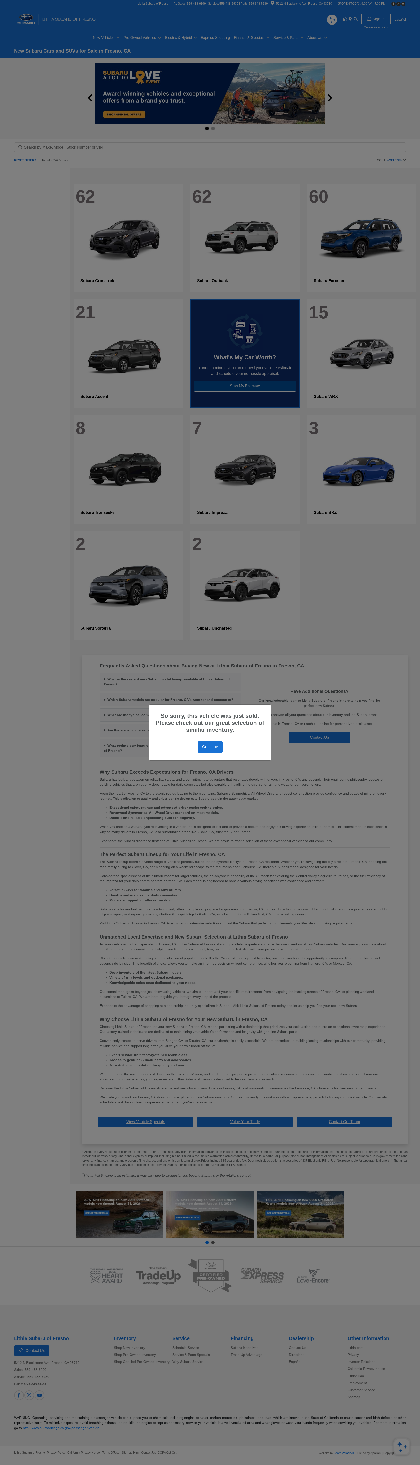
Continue (210, 747)
